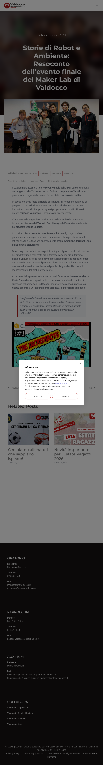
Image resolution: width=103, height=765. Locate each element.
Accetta (38, 396)
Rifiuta (65, 396)
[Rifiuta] (80, 363)
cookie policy (61, 383)
